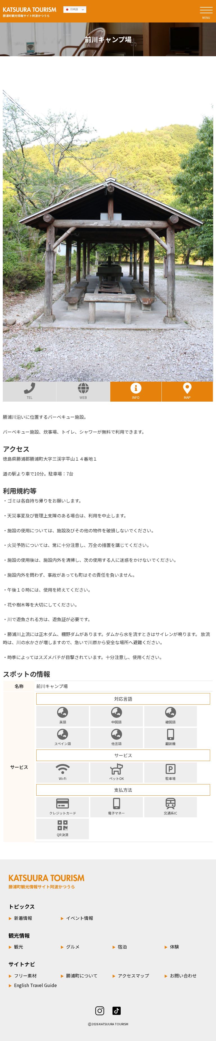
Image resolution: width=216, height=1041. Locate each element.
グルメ (70, 946)
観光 (15, 946)
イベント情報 (76, 918)
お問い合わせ (180, 975)
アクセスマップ (130, 975)
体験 (171, 946)
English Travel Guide (32, 985)
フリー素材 (22, 975)
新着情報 (20, 918)
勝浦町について (79, 975)
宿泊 (119, 946)
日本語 (73, 9)
